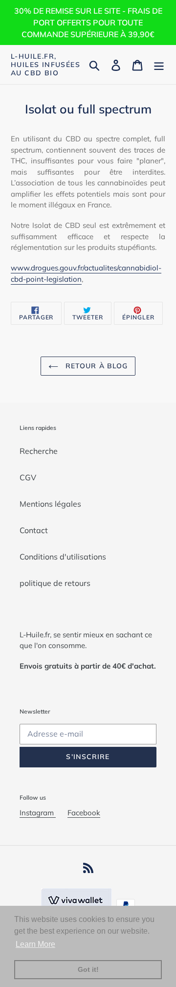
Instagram (38, 812)
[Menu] (159, 64)
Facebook (83, 812)
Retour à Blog (95, 365)
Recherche (39, 451)
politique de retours (55, 583)
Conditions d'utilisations (63, 556)
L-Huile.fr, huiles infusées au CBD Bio (45, 64)
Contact (34, 530)
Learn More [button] (35, 944)
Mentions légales (50, 504)
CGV (28, 477)
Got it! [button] (88, 969)
